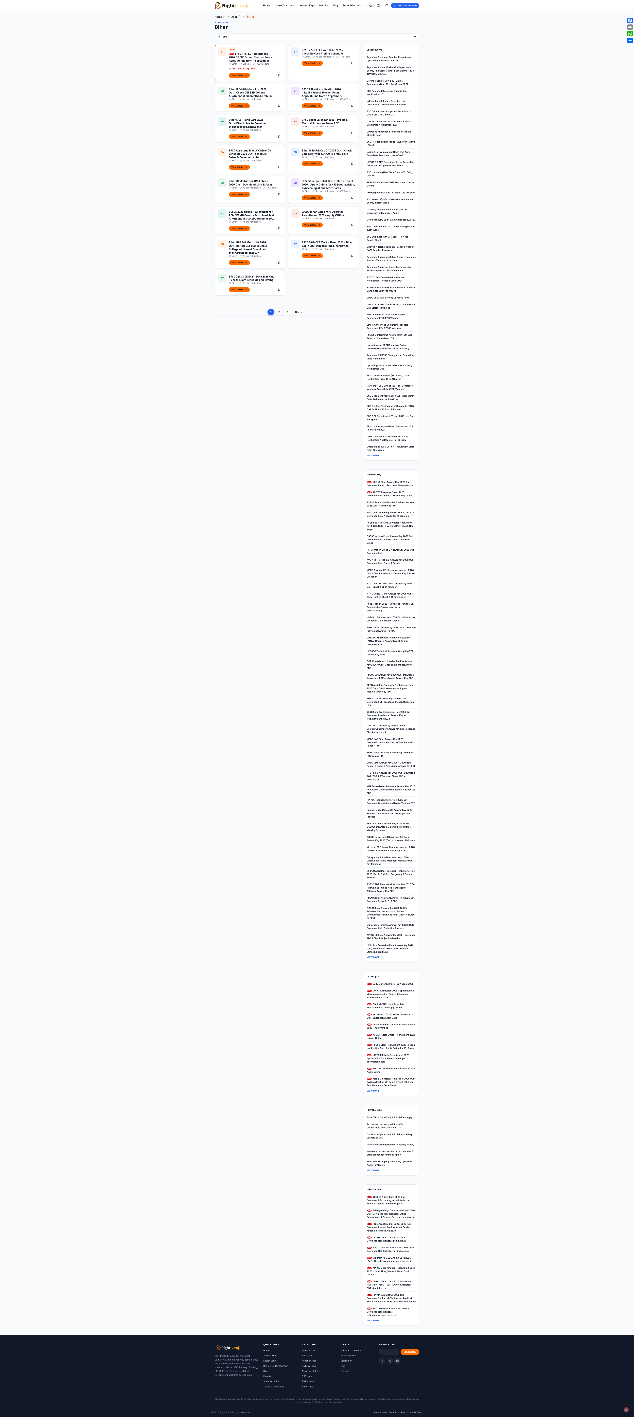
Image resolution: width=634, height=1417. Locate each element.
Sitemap (345, 1371)
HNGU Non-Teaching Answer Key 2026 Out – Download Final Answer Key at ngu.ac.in (390, 514)
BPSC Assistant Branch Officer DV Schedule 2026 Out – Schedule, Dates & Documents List (250, 154)
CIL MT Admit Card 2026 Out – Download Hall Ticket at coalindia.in (386, 1239)
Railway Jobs (309, 1366)
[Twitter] (390, 1361)
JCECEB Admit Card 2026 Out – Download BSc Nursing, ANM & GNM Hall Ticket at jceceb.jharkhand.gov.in (388, 1200)
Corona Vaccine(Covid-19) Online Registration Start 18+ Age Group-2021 (387, 82)
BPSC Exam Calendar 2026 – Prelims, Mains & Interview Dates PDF (325, 121)
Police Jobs (308, 1381)
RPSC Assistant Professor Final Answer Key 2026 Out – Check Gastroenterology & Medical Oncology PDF (390, 688)
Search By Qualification (275, 1366)
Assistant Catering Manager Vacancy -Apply (390, 1144)
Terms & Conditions (273, 1386)
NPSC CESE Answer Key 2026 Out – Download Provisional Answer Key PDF (391, 629)
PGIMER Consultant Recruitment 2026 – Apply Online (391, 1070)
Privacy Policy (348, 1355)
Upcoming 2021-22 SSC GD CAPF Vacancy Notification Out (389, 367)
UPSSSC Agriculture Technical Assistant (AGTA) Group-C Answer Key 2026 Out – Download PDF (388, 641)
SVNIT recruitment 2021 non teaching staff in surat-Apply (391, 228)
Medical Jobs (309, 1350)
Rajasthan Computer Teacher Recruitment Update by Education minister (389, 59)
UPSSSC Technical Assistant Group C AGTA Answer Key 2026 (390, 653)
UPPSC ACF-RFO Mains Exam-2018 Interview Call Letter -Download (391, 306)
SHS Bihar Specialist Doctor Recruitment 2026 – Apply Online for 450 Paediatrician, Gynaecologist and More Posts (328, 184)
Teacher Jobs (309, 1360)
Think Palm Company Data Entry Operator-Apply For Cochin (389, 1163)
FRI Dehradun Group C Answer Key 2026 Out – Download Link (391, 551)
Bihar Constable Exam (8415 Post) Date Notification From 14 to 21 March (388, 377)
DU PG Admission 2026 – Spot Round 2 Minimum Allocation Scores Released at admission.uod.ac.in (390, 994)
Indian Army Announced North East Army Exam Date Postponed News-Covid (388, 154)
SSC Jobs (307, 1376)
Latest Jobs (269, 1360)
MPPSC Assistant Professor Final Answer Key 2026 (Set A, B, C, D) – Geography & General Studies (391, 874)
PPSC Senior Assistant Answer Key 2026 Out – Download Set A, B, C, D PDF (391, 899)
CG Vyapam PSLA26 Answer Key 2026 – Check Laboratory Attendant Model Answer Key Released (390, 860)
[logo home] (231, 5)
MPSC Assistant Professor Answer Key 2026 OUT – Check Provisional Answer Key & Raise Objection (391, 573)
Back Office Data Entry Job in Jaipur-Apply (390, 1117)
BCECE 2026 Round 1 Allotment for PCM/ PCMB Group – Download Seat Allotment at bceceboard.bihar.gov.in (252, 215)
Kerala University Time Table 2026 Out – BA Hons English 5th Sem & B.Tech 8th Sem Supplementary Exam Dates (391, 1082)
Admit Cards (416, 1412)
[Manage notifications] (626, 1409)
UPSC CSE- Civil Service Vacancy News (388, 297)
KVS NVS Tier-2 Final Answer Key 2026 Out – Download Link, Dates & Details (391, 561)
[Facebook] (382, 1361)
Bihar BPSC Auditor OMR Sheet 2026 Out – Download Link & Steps (250, 182)
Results (323, 5)
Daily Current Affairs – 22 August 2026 (393, 984)
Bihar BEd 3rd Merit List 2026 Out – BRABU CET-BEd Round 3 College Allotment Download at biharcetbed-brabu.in (248, 248)
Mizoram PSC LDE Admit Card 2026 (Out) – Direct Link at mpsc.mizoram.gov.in (389, 1259)
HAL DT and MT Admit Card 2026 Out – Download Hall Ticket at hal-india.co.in (390, 1249)
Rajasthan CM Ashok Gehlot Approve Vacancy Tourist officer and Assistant (391, 259)
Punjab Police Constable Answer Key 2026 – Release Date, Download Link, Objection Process (390, 813)
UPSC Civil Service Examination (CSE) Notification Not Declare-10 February (387, 438)
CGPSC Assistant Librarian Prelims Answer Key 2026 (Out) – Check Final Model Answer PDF (390, 664)
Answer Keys (307, 5)
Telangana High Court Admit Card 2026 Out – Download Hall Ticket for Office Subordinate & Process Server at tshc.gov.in (391, 1213)
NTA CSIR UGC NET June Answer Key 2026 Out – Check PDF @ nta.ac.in (389, 585)
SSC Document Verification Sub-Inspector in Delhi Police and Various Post (390, 397)
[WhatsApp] (630, 33)
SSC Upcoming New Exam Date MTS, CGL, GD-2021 (389, 174)
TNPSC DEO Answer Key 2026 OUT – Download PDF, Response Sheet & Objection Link (390, 702)
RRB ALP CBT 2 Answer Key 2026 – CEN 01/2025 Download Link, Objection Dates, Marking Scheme (389, 827)
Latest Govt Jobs (285, 5)
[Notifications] (386, 5)
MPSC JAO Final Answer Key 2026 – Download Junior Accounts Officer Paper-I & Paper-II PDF (390, 742)
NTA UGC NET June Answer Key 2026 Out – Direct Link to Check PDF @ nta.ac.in (390, 595)
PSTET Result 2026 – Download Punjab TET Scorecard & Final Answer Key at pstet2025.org (390, 607)
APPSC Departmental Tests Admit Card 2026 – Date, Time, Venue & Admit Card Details (391, 1271)
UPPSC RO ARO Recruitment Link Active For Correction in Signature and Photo (390, 164)
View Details (237, 75)
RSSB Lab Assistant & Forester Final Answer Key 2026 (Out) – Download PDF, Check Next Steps (390, 526)
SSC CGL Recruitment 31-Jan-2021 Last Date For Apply (391, 418)
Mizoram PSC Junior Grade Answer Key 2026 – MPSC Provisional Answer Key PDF (391, 849)
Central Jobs (380, 1412)
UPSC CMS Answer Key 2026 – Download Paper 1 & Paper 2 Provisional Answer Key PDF (391, 764)
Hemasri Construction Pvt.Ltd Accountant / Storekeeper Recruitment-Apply (390, 1153)
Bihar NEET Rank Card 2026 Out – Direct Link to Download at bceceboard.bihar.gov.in (248, 123)
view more (373, 455)
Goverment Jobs (310, 1371)
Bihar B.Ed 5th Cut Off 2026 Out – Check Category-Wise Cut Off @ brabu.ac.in (327, 152)
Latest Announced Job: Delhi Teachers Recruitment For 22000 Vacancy (387, 326)
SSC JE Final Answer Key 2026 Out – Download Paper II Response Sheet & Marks (390, 484)
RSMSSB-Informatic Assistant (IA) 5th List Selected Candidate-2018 (389, 336)
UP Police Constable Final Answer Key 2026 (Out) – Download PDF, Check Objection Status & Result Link (390, 948)
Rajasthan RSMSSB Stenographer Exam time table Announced (390, 357)
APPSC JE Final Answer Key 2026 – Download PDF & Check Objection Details (391, 937)
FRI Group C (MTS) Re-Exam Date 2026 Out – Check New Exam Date (390, 1016)
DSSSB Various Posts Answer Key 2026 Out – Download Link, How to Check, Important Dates (390, 539)
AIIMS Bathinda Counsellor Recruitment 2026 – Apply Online (391, 1026)
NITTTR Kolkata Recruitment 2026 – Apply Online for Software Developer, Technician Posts (389, 1058)
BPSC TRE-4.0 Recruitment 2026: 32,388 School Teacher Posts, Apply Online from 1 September (250, 57)
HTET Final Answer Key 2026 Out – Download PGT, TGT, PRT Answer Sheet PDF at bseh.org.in (391, 776)
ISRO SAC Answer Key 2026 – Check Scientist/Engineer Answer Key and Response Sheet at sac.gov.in (391, 729)
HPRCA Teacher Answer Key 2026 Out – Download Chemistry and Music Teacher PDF (391, 801)
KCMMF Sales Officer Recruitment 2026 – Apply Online (391, 1036)
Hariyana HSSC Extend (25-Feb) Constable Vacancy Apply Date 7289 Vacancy (390, 387)
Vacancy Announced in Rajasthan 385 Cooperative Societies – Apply (387, 211)
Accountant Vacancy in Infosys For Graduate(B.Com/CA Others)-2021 (385, 1126)
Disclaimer (346, 1360)
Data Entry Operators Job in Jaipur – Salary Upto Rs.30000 (389, 1136)
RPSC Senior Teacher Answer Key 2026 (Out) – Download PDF (391, 754)
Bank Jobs (307, 1355)
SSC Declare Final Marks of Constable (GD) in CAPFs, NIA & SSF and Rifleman (391, 408)
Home (266, 5)
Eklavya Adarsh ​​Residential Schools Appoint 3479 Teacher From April (390, 248)
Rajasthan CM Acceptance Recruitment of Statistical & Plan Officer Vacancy (389, 269)
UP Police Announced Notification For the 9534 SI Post (389, 133)
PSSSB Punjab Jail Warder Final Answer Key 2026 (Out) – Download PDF (390, 504)
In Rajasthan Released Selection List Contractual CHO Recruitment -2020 (386, 103)
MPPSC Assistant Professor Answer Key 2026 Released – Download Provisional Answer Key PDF (391, 789)
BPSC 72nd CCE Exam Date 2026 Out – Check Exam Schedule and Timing (251, 278)
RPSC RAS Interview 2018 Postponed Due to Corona (390, 184)
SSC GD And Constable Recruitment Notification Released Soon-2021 (386, 279)
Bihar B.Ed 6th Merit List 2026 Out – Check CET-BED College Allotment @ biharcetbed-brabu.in (251, 92)
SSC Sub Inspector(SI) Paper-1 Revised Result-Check (387, 238)
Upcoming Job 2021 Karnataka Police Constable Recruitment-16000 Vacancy (388, 347)
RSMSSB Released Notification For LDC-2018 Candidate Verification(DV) (391, 289)
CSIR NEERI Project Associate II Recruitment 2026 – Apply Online (386, 1006)
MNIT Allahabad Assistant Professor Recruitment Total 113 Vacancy (386, 316)
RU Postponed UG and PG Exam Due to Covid (391, 192)
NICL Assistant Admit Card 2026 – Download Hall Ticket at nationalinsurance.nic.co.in (388, 1312)
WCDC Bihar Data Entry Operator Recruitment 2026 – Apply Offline (323, 213)
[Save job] (279, 75)
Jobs (234, 16)
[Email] (630, 27)
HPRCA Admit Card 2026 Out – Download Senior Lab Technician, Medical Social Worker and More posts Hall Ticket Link (391, 1298)
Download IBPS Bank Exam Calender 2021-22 (391, 219)
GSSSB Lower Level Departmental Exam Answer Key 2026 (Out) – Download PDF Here (391, 839)
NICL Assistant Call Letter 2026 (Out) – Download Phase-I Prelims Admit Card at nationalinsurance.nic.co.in (390, 1227)
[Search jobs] (370, 5)
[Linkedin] (397, 1361)
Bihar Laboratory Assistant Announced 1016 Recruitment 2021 (390, 428)
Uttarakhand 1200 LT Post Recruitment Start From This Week (390, 448)
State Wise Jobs (352, 5)
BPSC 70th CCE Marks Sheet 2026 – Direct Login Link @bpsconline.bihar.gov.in (328, 244)
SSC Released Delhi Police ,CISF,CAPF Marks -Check (391, 143)
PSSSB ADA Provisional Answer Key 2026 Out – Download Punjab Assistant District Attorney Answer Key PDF (391, 887)
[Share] (630, 40)
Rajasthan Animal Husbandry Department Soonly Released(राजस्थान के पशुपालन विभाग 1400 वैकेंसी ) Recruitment (390, 70)
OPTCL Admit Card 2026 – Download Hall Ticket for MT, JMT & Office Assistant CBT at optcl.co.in (389, 1284)
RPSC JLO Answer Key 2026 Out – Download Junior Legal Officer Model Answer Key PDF (390, 676)
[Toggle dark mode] (378, 5)
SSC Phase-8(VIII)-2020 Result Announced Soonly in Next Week (390, 201)
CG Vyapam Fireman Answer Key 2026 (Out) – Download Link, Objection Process (391, 927)
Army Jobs (307, 1386)
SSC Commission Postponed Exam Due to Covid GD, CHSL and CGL (389, 113)
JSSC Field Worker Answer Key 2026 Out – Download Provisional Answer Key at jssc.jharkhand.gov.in (389, 715)
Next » (298, 312)
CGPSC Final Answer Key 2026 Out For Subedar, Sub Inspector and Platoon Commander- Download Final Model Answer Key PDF (390, 913)
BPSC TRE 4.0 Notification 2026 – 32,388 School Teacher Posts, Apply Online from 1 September (322, 92)
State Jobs (394, 1412)
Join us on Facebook (407, 5)
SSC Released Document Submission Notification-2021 (386, 93)
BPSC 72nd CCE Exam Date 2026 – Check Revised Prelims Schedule (322, 51)
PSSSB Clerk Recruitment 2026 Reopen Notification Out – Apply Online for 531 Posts (391, 1046)
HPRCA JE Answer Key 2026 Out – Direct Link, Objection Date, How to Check (391, 619)
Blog (335, 5)
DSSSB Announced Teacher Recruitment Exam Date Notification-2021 (388, 123)
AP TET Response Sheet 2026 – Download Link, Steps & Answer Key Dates (389, 494)
